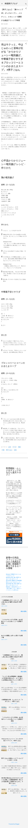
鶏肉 (19, 447)
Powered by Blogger (14, 824)
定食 (15, 450)
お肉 (9, 447)
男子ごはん (9, 450)
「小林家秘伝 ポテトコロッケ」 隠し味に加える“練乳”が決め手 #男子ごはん (11, 602)
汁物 (3, 450)
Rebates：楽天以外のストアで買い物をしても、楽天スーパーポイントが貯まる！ (14, 588)
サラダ (14, 447)
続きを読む (24, 611)
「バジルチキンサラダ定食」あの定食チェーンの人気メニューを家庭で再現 (12, 621)
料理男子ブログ (11, 4)
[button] (26, 8)
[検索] (26, 4)
